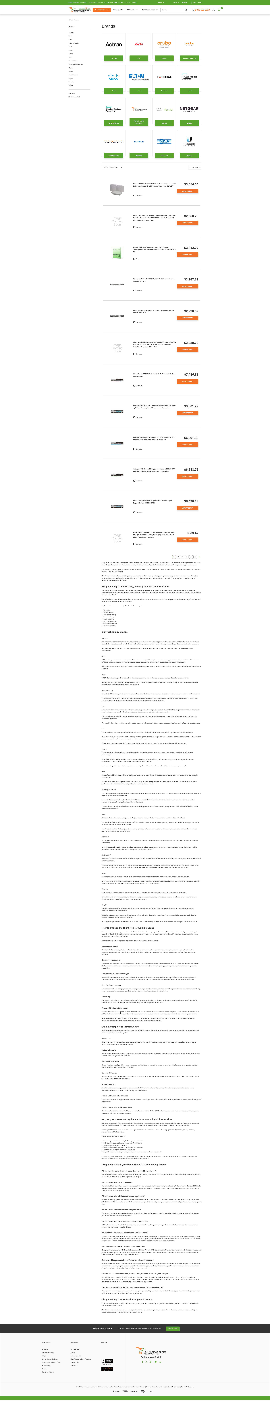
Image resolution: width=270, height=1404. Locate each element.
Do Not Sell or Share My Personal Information (180, 1387)
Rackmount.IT (73, 75)
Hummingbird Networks (76, 64)
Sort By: (105, 167)
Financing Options (76, 1356)
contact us (160, 2)
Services (130, 10)
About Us (176, 2)
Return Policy (75, 1362)
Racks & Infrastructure (110, 621)
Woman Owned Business (50, 1359)
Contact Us (74, 1365)
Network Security (108, 612)
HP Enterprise (73, 61)
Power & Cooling (108, 619)
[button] (107, 1351)
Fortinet (71, 54)
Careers (44, 1369)
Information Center (47, 1352)
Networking (106, 610)
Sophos (71, 78)
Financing (184, 2)
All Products (100, 10)
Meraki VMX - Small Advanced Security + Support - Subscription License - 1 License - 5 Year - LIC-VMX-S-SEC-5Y (154, 249)
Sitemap (142, 1387)
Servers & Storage (109, 617)
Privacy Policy (160, 1387)
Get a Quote (118, 10)
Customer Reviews (48, 1372)
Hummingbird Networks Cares (51, 1362)
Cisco (70, 46)
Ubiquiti (71, 85)
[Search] (186, 10)
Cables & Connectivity (110, 623)
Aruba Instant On (74, 43)
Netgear (71, 71)
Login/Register (75, 1349)
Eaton (70, 50)
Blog (43, 1356)
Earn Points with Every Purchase (81, 1359)
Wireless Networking (109, 615)
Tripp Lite (71, 82)
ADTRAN (71, 32)
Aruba (70, 39)
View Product (187, 191)
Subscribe (172, 1328)
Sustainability (46, 1365)
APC (70, 36)
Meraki (71, 68)
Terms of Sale (150, 1387)
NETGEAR (105, 837)
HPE (70, 57)
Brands (73, 1352)
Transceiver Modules (109, 626)
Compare (139, 195)
